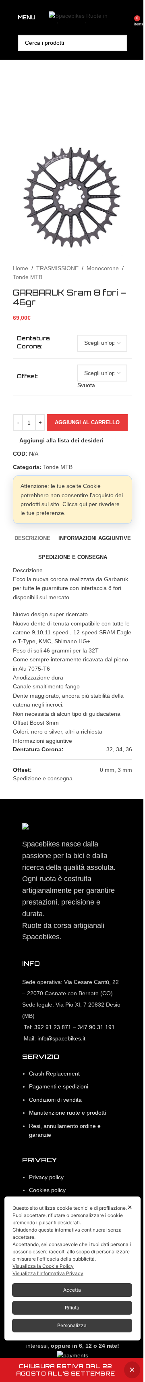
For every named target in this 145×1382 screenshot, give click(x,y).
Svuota (86, 385)
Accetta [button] (72, 1290)
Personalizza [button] (72, 1325)
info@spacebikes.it (61, 1038)
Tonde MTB (27, 277)
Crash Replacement (54, 1073)
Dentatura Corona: (33, 342)
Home (20, 268)
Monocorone (103, 268)
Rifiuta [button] (72, 1308)
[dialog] (72, 1268)
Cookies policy (47, 1190)
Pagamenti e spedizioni (58, 1086)
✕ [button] (130, 1207)
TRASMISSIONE (57, 268)
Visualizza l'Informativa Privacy (47, 1273)
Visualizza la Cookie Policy (43, 1266)
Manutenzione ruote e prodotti (67, 1112)
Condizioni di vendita (55, 1099)
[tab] (32, 538)
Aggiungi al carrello (87, 422)
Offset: (27, 376)
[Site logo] (88, 17)
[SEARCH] (119, 43)
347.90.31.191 (96, 1027)
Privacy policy (46, 1177)
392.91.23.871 (52, 1027)
